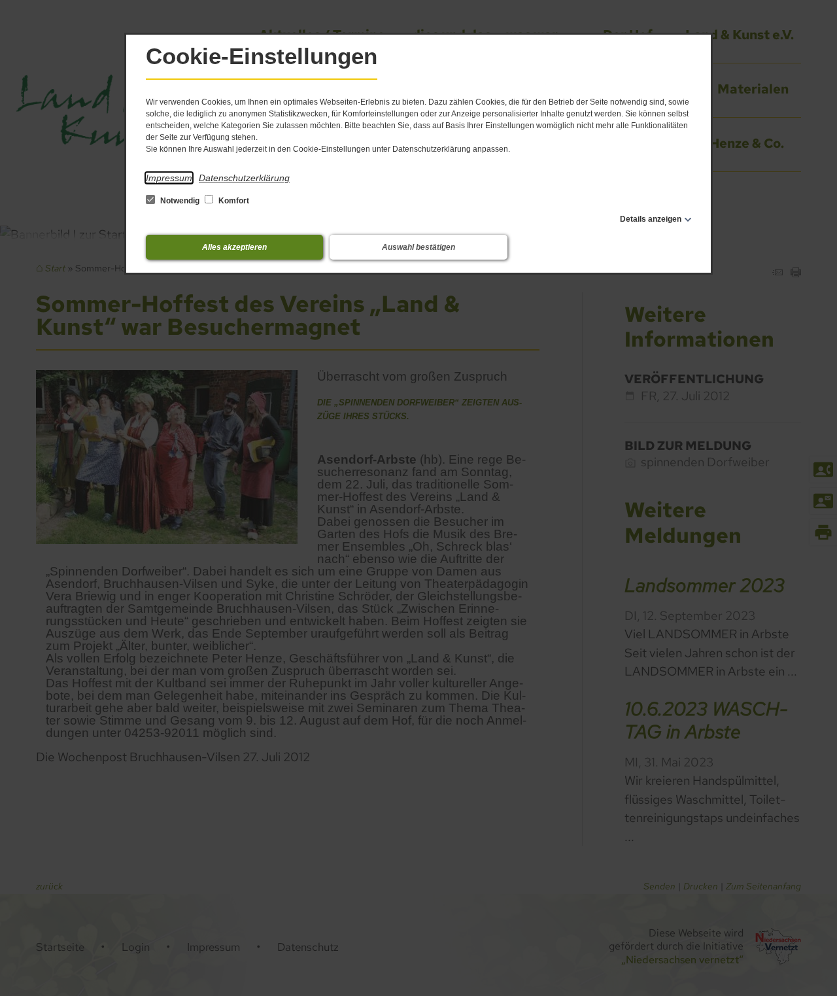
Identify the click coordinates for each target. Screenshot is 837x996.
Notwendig (179, 200)
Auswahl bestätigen (418, 247)
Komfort (232, 200)
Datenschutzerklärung (244, 178)
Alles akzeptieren (234, 247)
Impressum (169, 178)
